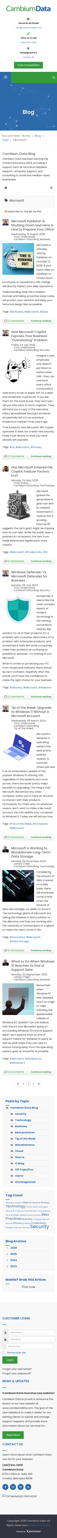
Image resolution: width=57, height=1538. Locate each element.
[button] (51, 188)
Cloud (19, 1151)
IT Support (37, 1219)
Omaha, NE (28, 57)
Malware (46, 687)
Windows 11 (18, 1063)
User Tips (18, 1227)
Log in (9, 1360)
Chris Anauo (21, 483)
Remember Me (16, 1352)
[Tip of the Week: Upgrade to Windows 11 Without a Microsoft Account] (18, 748)
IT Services (19, 1211)
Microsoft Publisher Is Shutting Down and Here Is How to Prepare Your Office (32, 225)
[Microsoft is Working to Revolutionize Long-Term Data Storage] (18, 886)
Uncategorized (25, 1182)
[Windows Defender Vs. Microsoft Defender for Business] (18, 610)
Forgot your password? (16, 1373)
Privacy (37, 447)
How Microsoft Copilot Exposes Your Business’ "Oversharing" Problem (29, 336)
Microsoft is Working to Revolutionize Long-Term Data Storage (31, 852)
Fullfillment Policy (40, 1525)
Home (26, 136)
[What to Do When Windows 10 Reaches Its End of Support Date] (18, 999)
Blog (38, 136)
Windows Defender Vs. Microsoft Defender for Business (29, 576)
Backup (28, 1223)
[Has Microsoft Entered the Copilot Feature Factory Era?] (18, 505)
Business (45, 239)
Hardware (9, 1227)
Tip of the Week (23, 728)
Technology (47, 485)
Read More (13, 1435)
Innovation (18, 937)
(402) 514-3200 (28, 42)
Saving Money (44, 1211)
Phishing (25, 1227)
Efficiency (18, 1223)
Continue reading (41, 320)
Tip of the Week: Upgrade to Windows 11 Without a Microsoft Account (31, 711)
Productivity (34, 552)
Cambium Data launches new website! (28, 1393)
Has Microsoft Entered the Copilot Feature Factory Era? (32, 471)
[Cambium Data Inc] (28, 8)
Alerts (19, 1176)
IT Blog (19, 1163)
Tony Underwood (24, 237)
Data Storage (20, 941)
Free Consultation (28, 65)
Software (17, 312)
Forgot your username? (17, 1369)
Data (45, 312)
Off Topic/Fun (24, 1169)
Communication (34, 1215)
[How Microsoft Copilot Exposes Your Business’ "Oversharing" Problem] (18, 369)
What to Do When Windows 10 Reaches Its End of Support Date (33, 965)
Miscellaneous (25, 1145)
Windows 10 (34, 1059)
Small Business (30, 1211)
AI (13, 447)
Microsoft (32, 312)
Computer (41, 824)
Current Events (32, 1207)
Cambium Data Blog (26, 239)
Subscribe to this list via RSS (24, 211)
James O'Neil (22, 864)
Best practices (25, 1132)
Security (45, 350)
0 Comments (16, 321)
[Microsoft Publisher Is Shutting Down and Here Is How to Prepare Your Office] (18, 259)
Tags (5, 140)
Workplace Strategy (39, 1202)
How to (19, 1157)
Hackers (18, 1203)
